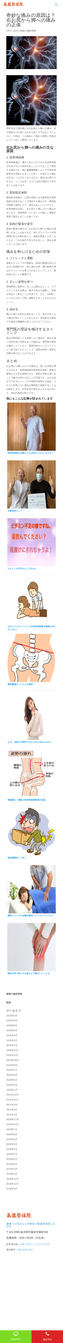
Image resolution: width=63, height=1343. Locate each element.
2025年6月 (11, 1025)
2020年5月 (11, 1139)
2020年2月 (11, 1154)
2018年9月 (11, 1188)
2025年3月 (11, 1040)
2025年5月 (11, 1030)
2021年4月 (11, 1104)
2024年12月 (12, 1050)
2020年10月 (12, 1124)
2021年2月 (11, 1114)
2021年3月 (11, 1109)
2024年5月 (11, 1080)
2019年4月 (11, 1164)
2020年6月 (11, 1134)
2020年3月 (11, 1149)
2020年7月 (11, 1129)
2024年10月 (12, 1060)
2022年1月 (11, 1090)
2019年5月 (11, 1159)
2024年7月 (11, 1070)
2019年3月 (11, 1169)
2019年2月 (11, 1174)
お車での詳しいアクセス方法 (34, 1244)
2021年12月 (12, 1094)
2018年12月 (12, 1179)
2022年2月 (11, 1085)
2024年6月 (11, 1075)
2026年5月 (11, 1015)
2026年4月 (11, 1020)
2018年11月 (12, 1184)
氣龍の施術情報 (28, 30)
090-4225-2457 (25, 1249)
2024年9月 (11, 1065)
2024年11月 (12, 1055)
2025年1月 (11, 1045)
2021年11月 (12, 1099)
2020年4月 (11, 1144)
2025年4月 (11, 1035)
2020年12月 (12, 1119)
